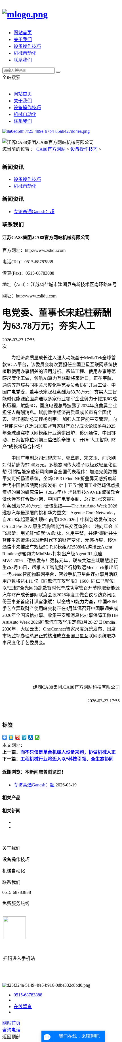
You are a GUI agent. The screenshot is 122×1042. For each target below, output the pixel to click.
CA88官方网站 (51, 149)
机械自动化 (25, 53)
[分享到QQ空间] (11, 737)
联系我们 (23, 60)
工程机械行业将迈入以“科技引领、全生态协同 (66, 758)
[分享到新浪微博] (17, 737)
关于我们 (23, 39)
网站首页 (23, 32)
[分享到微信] (37, 737)
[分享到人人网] (30, 737)
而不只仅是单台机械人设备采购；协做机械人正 (68, 752)
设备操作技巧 (27, 46)
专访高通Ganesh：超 (34, 211)
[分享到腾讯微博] (24, 737)
